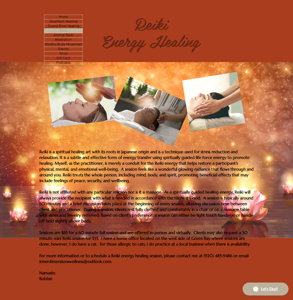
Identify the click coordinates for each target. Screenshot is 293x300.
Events (63, 49)
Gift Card (63, 58)
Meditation (63, 40)
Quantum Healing (63, 21)
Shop (63, 54)
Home (63, 17)
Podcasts (63, 63)
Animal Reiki (63, 35)
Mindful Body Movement (63, 44)
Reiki (63, 31)
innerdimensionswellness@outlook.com (75, 261)
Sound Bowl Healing (63, 26)
